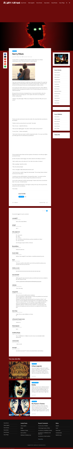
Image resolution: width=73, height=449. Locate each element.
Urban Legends (31, 2)
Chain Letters (56, 102)
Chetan (7, 448)
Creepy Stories (57, 79)
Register (57, 425)
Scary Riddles (57, 86)
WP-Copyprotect (11, 448)
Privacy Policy (40, 439)
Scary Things (62, 2)
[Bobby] (19, 388)
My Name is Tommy (38, 404)
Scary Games (46, 2)
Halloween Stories (35, 382)
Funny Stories (57, 98)
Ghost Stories (57, 77)
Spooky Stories (57, 93)
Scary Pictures (54, 2)
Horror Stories (39, 2)
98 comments (25, 56)
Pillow (49, 428)
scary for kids (14, 56)
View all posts (21, 196)
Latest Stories (34, 401)
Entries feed (58, 430)
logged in (19, 214)
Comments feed (59, 432)
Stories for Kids (57, 81)
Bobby (34, 385)
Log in (57, 428)
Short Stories (56, 88)
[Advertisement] (36, 14)
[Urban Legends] (19, 369)
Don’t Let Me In (23, 432)
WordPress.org (58, 435)
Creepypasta (56, 100)
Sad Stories (56, 95)
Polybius (46, 425)
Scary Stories (23, 2)
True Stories (56, 84)
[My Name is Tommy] (19, 407)
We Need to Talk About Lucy (26, 435)
